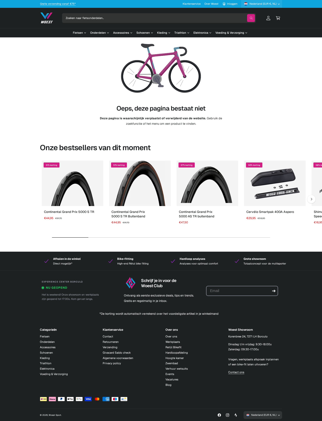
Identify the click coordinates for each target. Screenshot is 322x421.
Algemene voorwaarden (118, 358)
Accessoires (48, 347)
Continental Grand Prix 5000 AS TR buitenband (196, 214)
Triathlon (45, 363)
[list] (161, 261)
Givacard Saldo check (117, 352)
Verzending (110, 347)
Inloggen (232, 3)
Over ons (171, 336)
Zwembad (171, 363)
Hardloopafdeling (176, 352)
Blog (168, 385)
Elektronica (47, 368)
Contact (108, 336)
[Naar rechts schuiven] (311, 199)
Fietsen (45, 336)
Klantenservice (192, 3)
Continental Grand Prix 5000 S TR (69, 212)
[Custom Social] (236, 415)
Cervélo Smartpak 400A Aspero (270, 212)
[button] (278, 18)
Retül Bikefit (173, 347)
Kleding (45, 358)
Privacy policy (112, 363)
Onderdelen (47, 342)
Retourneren (111, 342)
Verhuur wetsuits (176, 368)
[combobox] (159, 18)
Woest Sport (55, 415)
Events (169, 374)
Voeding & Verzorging (54, 374)
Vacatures (171, 379)
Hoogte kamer (174, 358)
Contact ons (236, 372)
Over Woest (211, 3)
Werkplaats (172, 342)
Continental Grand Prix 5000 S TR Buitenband (128, 214)
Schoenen (46, 352)
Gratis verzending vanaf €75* (58, 3)
